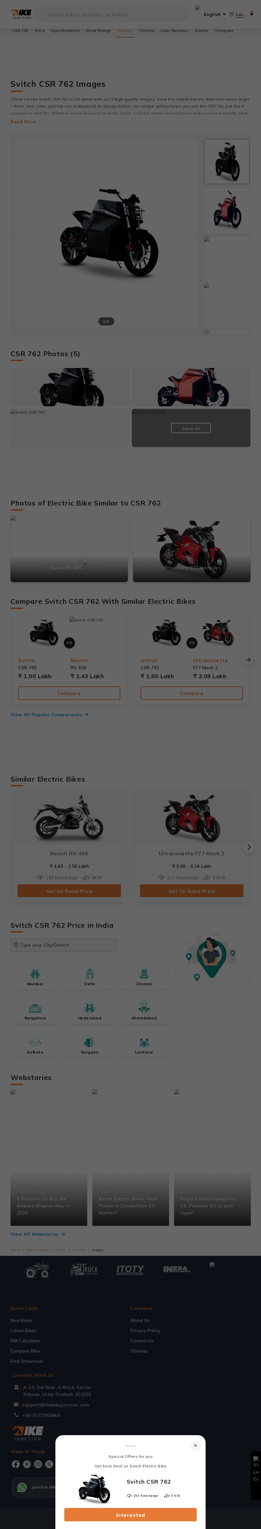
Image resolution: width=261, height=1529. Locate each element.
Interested (130, 1515)
